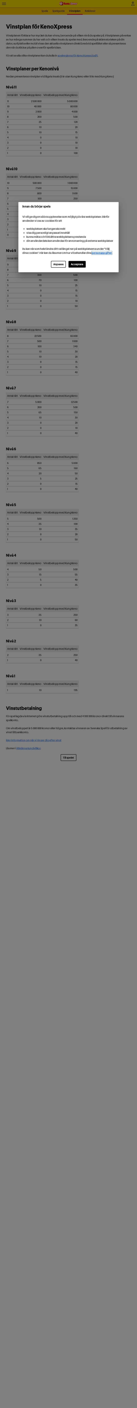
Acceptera (77, 264)
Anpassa (58, 264)
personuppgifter (102, 252)
